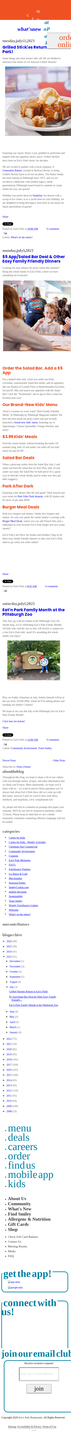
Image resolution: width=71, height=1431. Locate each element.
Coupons (13, 855)
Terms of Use (49, 1426)
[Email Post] (4, 233)
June (12, 1011)
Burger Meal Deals (12, 521)
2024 (9, 951)
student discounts (18, 891)
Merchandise (15, 878)
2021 (9, 1044)
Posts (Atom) (23, 766)
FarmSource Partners (20, 869)
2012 (9, 1090)
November (15, 966)
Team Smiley (45, 748)
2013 (9, 1085)
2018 (9, 1059)
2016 (9, 1069)
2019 (9, 1054)
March (13, 1027)
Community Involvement (24, 748)
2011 (9, 1095)
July (12, 987)
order (19, 1156)
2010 (9, 1100)
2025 (9, 946)
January (14, 1032)
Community (19, 1203)
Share (5, 216)
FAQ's (12, 864)
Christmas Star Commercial (23, 846)
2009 (9, 1106)
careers (28, 39)
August (14, 981)
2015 (9, 1075)
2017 (9, 1064)
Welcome (13, 909)
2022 (9, 1038)
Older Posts (59, 760)
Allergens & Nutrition (29, 1219)
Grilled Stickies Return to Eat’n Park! (28, 991)
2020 (9, 1049)
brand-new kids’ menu (26, 422)
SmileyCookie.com (19, 887)
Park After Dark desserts (30, 496)
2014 (9, 1080)
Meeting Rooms (17, 1246)
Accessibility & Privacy (29, 1426)
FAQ (11, 1256)
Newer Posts (9, 760)
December (15, 961)
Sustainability (16, 896)
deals (23, 39)
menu (19, 1128)
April (13, 1022)
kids (17, 1183)
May (12, 1016)
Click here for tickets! (13, 721)
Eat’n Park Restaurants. (30, 1417)
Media (12, 1251)
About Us (17, 1198)
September (15, 976)
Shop (13, 1229)
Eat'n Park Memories (20, 860)
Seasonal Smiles (17, 882)
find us (21, 1165)
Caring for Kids (17, 837)
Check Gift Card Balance (23, 1236)
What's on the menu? (22, 237)
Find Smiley (19, 1214)
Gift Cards (18, 1224)
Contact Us (14, 1241)
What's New (20, 1208)
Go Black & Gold (18, 874)
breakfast (37, 195)
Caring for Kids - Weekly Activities (27, 842)
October (14, 971)
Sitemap (12, 1426)
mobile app (30, 1174)
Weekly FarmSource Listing (23, 905)
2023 (9, 956)
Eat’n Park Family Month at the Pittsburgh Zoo (33, 612)
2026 (9, 941)
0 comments (53, 228)
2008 (9, 1111)
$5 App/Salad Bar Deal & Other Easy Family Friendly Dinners (33, 259)
